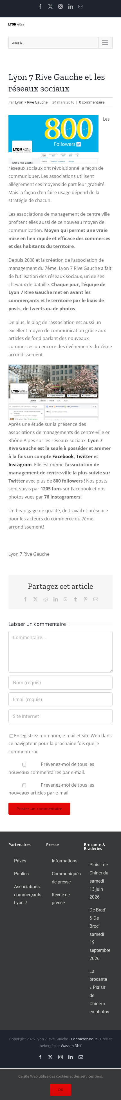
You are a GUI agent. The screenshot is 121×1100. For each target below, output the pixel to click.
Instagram (20, 464)
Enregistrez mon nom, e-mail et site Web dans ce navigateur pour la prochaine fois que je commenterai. (60, 743)
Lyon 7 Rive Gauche (31, 102)
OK (60, 1089)
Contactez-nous (84, 1038)
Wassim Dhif (71, 1045)
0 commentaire (91, 102)
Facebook (63, 456)
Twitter (84, 456)
